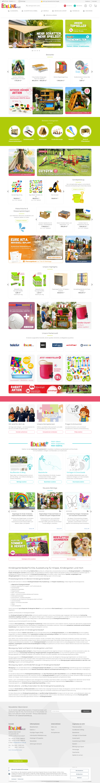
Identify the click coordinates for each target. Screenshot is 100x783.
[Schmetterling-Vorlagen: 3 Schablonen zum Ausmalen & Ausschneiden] (77, 500)
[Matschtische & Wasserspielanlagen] (15, 131)
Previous (8, 71)
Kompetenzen (55, 732)
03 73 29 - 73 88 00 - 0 (9, 1)
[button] (85, 6)
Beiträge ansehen (22, 482)
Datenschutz (20, 779)
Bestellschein (34, 727)
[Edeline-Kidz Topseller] (78, 27)
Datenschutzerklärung (25, 715)
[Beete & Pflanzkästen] (85, 131)
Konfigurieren (79, 774)
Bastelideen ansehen (50, 482)
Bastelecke (75, 732)
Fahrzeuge (75, 749)
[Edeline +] (39, 443)
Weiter (31, 528)
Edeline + (33, 729)
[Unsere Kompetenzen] (50, 413)
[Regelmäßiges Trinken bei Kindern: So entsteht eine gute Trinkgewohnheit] (50, 500)
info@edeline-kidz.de (19, 742)
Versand (57, 781)
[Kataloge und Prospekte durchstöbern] (29, 544)
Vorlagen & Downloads (79, 735)
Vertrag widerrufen (18, 761)
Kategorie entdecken (78, 189)
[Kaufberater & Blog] (21, 462)
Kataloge (22, 1)
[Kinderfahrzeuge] (57, 131)
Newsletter (33, 741)
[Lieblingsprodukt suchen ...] (27, 5)
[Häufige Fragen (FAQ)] (78, 413)
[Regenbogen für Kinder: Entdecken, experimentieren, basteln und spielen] (22, 500)
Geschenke (75, 752)
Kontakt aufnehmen (21, 432)
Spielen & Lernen (77, 755)
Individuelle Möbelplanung (38, 735)
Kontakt (94, 1)
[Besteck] (71, 131)
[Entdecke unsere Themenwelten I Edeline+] (78, 41)
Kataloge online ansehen (29, 559)
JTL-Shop (89, 781)
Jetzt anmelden (71, 559)
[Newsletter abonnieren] (71, 544)
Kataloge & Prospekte (36, 738)
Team (52, 729)
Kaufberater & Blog (78, 729)
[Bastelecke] (50, 462)
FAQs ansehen (78, 432)
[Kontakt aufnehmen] (22, 413)
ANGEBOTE (69, 5)
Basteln (74, 744)
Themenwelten (77, 727)
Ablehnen (79, 777)
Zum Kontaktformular (15, 750)
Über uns (54, 727)
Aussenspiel (76, 738)
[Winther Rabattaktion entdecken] (50, 389)
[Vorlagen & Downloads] (78, 462)
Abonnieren (86, 711)
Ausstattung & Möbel (78, 741)
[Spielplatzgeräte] (29, 131)
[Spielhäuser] (43, 131)
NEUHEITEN (79, 5)
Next (91, 71)
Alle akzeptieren (79, 770)
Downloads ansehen (78, 482)
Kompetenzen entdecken (50, 432)
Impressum (13, 779)
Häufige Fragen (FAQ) (36, 732)
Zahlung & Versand (36, 744)
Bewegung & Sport (78, 746)
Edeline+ (87, 1)
